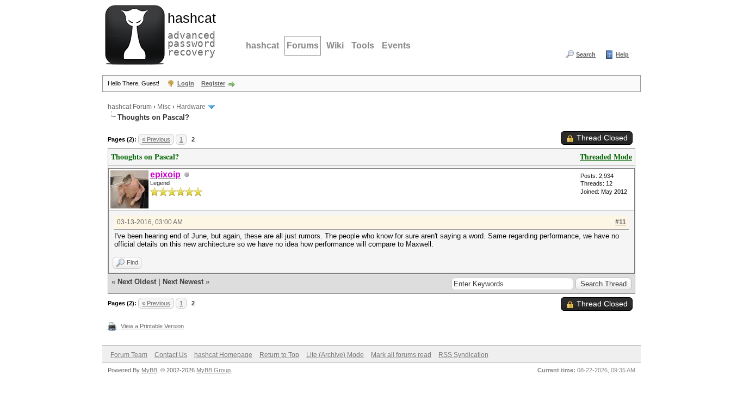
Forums (303, 45)
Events (396, 45)
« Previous (156, 139)
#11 (620, 222)
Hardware (191, 106)
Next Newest (183, 282)
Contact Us (170, 355)
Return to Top (279, 355)
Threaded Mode (606, 156)
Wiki (335, 45)
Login (185, 83)
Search (586, 54)
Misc (164, 106)
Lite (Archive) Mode (335, 355)
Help (622, 54)
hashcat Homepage (223, 355)
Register (213, 83)
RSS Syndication (463, 355)
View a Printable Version (152, 326)
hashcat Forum (130, 106)
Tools (362, 45)
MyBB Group (213, 370)
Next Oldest (136, 282)
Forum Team (128, 355)
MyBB (149, 370)
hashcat (262, 45)
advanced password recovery (189, 33)
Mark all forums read (401, 355)
